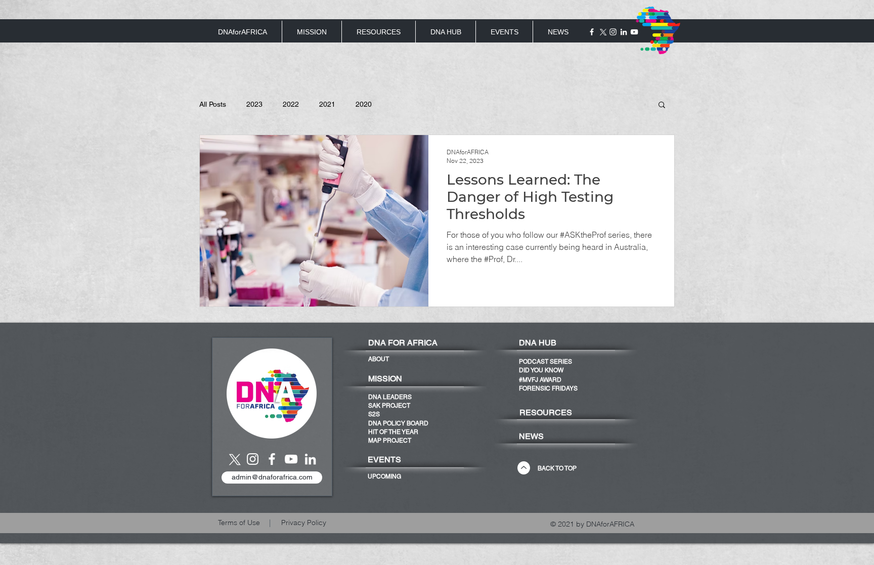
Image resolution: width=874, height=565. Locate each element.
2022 (291, 104)
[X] (602, 31)
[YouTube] (291, 459)
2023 (254, 104)
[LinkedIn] (623, 31)
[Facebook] (591, 31)
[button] (662, 105)
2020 (364, 104)
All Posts (212, 104)
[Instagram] (613, 31)
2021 (327, 104)
